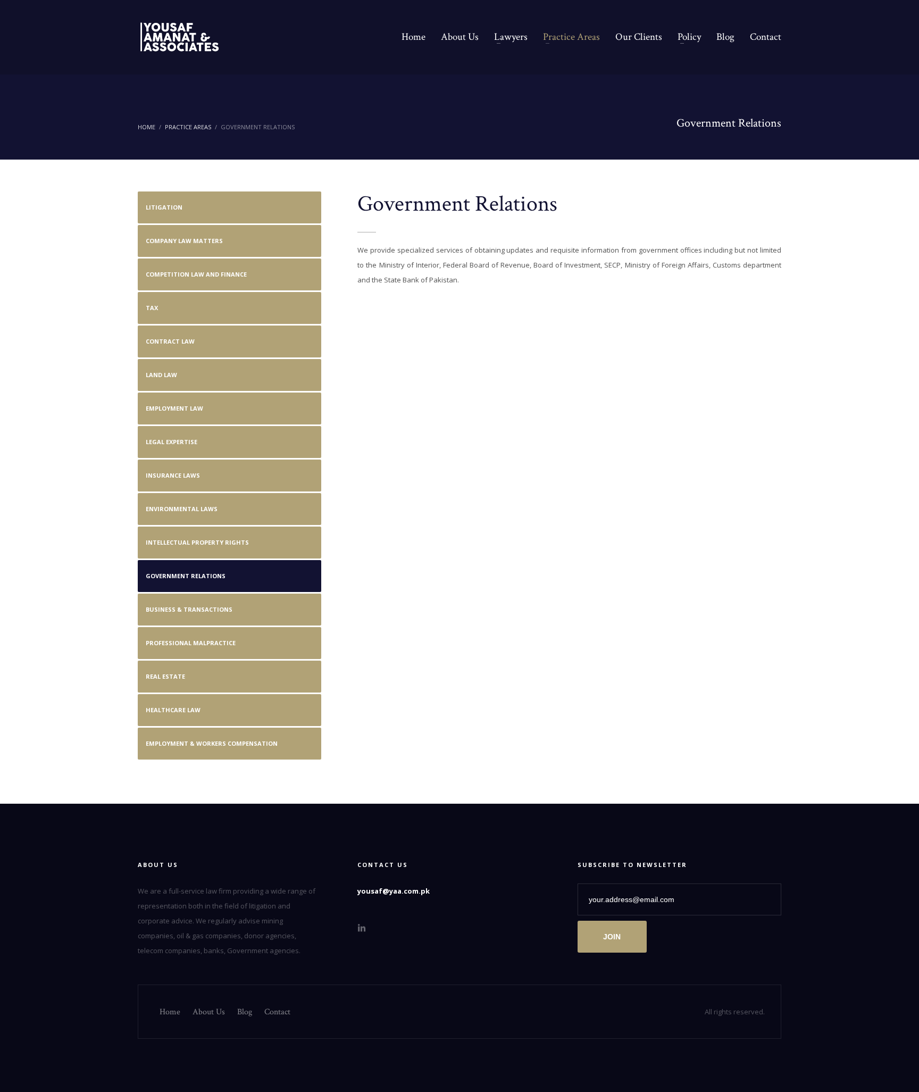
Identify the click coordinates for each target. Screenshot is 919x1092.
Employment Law (174, 408)
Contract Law (170, 341)
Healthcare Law (173, 710)
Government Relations (185, 576)
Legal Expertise (171, 442)
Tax (152, 308)
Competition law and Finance (196, 274)
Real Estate (165, 676)
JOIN (612, 936)
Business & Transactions (189, 609)
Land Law (161, 375)
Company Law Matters (184, 241)
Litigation (164, 207)
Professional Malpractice (191, 643)
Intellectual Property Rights (197, 542)
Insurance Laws (173, 475)
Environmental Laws (182, 509)
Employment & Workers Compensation (212, 743)
